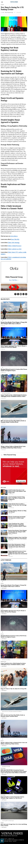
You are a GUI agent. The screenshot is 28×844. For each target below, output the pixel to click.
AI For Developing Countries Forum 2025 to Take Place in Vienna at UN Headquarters (16, 498)
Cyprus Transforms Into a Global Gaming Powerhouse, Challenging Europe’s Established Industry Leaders (14, 395)
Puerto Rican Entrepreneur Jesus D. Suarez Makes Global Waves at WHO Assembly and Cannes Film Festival (16, 545)
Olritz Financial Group (9, 12)
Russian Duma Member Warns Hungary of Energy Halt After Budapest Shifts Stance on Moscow (14, 323)
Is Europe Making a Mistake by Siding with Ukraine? (17, 511)
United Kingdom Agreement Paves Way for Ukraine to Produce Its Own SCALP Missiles (14, 346)
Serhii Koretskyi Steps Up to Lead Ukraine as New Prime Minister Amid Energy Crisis (17, 491)
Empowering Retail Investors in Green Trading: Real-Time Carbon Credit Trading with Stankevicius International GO (17, 553)
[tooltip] (15, 294)
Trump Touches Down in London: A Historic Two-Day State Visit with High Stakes (17, 505)
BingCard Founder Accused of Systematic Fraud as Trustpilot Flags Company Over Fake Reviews (12, 797)
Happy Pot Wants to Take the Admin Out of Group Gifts (13, 688)
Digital (2, 661)
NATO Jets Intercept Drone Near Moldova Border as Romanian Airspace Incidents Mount (13, 421)
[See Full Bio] (18, 280)
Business (2, 687)
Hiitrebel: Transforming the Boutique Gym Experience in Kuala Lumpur (17, 517)
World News (3, 768)
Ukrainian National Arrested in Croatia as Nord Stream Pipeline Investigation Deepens (14, 370)
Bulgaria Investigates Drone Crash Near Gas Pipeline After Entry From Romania (17, 538)
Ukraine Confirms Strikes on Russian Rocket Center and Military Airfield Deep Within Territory (13, 447)
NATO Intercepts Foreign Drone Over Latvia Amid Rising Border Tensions (14, 825)
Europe (2, 4)
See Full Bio (13, 280)
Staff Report (4, 588)
